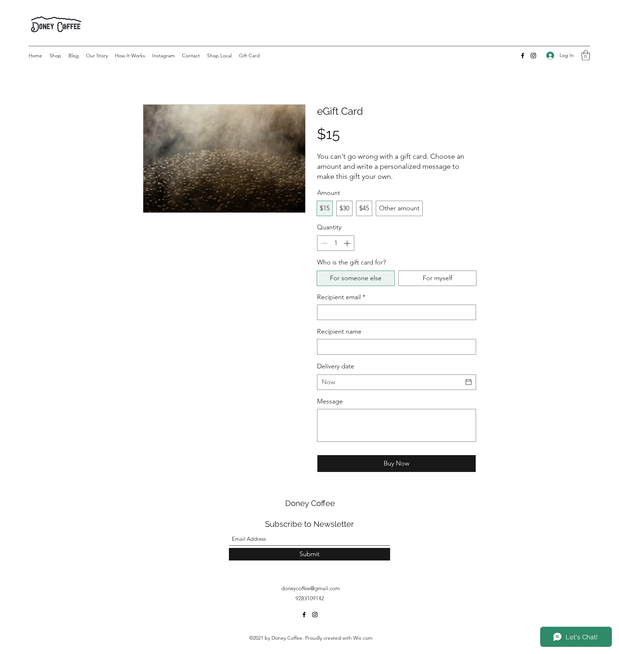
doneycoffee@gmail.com (310, 588)
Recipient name (339, 331)
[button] (585, 55)
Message (330, 401)
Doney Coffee (310, 503)
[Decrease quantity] (323, 243)
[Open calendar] (468, 382)
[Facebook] (522, 55)
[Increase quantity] (347, 243)
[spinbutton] (335, 243)
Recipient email (341, 297)
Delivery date (335, 366)
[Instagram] (533, 55)
